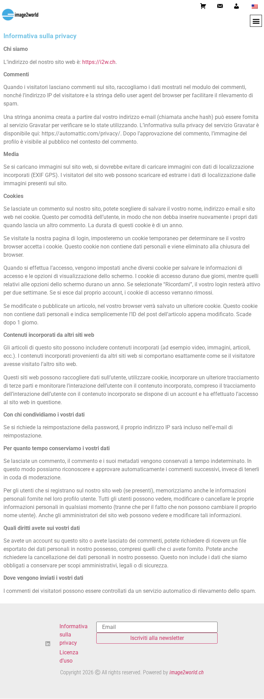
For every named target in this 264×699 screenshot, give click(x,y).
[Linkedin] (48, 643)
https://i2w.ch (99, 62)
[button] (256, 21)
